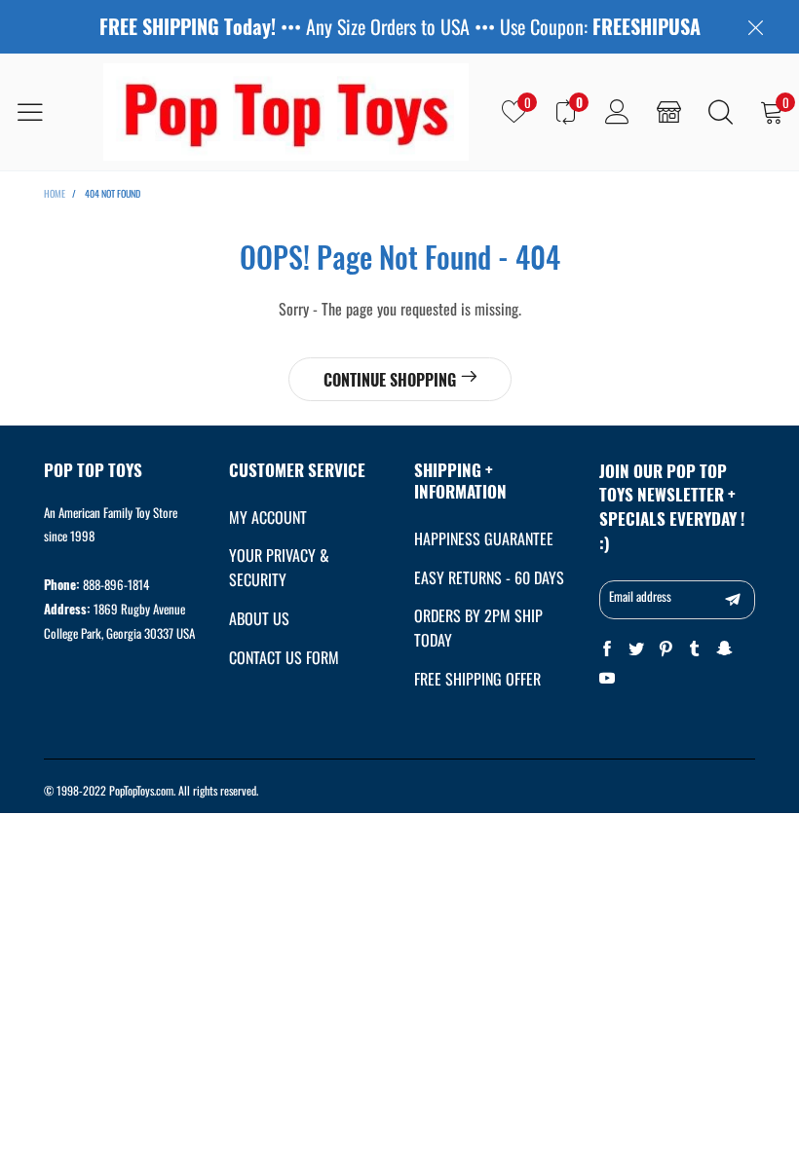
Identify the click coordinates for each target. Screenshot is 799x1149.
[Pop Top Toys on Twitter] (636, 649)
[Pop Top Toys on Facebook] (607, 649)
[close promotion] (755, 27)
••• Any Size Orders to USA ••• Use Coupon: (400, 27)
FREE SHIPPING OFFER (477, 678)
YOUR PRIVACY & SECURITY (279, 567)
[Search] (720, 112)
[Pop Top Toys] (286, 112)
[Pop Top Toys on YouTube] (607, 678)
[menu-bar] (42, 112)
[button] (732, 599)
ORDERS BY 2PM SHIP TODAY (478, 627)
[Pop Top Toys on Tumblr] (694, 649)
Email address (640, 596)
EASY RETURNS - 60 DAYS (489, 577)
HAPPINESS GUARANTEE (483, 538)
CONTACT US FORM (284, 657)
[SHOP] (669, 112)
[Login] (617, 112)
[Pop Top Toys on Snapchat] (724, 649)
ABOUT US (259, 618)
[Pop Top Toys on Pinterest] (665, 649)
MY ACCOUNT (268, 517)
